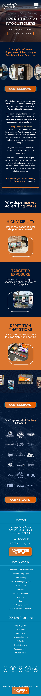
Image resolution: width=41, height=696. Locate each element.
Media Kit (20, 589)
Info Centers (20, 641)
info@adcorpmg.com (20, 543)
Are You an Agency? (20, 605)
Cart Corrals (20, 629)
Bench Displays (20, 645)
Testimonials (20, 585)
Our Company (20, 577)
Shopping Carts (20, 625)
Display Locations (20, 593)
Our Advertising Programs (20, 581)
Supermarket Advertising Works (20, 569)
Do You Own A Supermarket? (20, 609)
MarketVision (20, 653)
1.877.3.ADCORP (20, 538)
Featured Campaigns (20, 573)
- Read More (30, 181)
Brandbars (20, 633)
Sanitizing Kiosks (20, 649)
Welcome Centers (20, 637)
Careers (20, 597)
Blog (20, 601)
